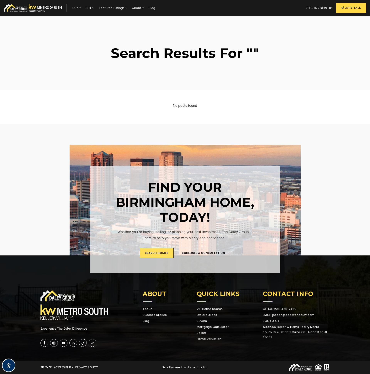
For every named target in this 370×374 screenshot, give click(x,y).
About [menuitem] (137, 8)
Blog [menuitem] (152, 8)
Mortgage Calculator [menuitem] (213, 327)
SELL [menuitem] (89, 8)
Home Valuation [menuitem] (209, 339)
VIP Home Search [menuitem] (210, 309)
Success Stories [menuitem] (155, 315)
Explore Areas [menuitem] (207, 315)
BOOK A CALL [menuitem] (272, 321)
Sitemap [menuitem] (46, 367)
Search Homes (156, 253)
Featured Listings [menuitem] (112, 8)
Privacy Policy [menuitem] (86, 367)
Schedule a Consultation (203, 253)
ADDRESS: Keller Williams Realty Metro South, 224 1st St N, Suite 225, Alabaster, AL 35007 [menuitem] (295, 332)
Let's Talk (352, 8)
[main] (185, 70)
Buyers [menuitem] (202, 321)
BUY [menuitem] (75, 8)
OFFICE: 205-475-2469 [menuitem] (279, 309)
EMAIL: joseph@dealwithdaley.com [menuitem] (288, 315)
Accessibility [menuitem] (64, 367)
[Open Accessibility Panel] (8, 365)
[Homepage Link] (33, 7)
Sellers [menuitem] (202, 333)
